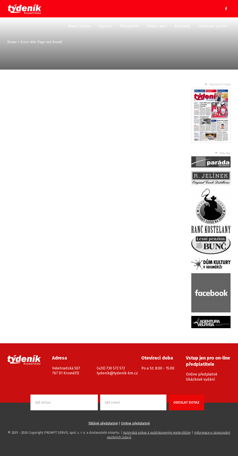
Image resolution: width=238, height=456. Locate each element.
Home (12, 41)
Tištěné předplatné (103, 423)
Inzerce (105, 26)
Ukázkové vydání (212, 26)
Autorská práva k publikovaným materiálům (157, 432)
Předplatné (129, 26)
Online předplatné (201, 374)
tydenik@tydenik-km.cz (117, 373)
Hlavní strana (79, 26)
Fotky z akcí (157, 26)
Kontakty (182, 26)
